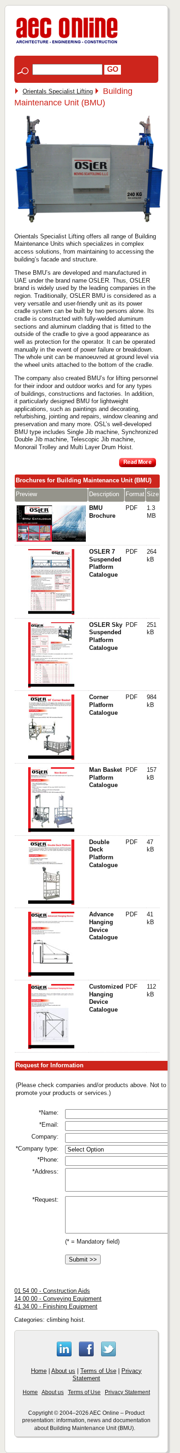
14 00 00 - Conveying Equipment (58, 1298)
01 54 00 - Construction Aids (52, 1290)
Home (39, 1370)
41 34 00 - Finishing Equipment (55, 1306)
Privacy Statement (127, 1392)
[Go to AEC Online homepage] (67, 43)
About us (63, 1370)
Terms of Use (98, 1370)
